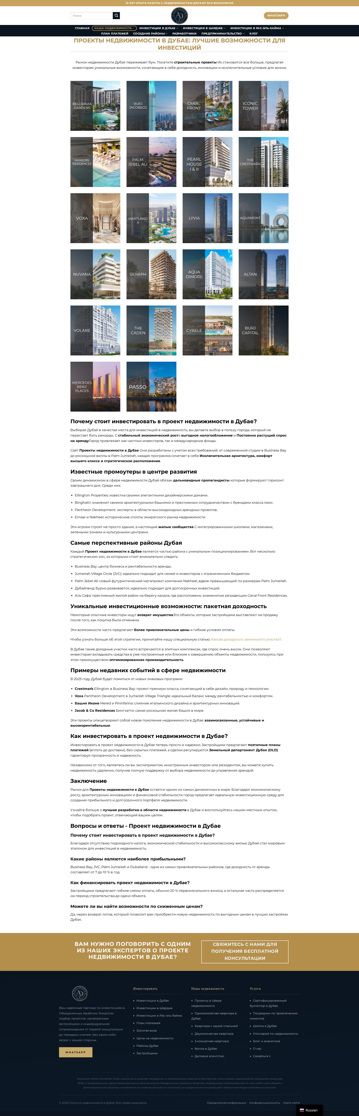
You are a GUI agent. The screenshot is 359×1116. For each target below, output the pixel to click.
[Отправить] (116, 15)
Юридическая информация (226, 1102)
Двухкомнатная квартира (214, 1034)
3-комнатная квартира (212, 1041)
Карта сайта (291, 1102)
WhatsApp (75, 1052)
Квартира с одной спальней (216, 1026)
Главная (82, 28)
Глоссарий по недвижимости (275, 1034)
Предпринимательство (222, 33)
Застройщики (147, 1053)
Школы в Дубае (265, 1026)
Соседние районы (149, 33)
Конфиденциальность (264, 1102)
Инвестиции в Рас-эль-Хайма (255, 28)
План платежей (114, 33)
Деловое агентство (209, 1056)
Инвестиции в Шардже (203, 28)
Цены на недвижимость (154, 1038)
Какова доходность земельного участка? (246, 639)
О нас (257, 1048)
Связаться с (262, 1056)
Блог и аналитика (266, 1041)
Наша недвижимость (113, 28)
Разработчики (184, 33)
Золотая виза (146, 1030)
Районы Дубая (147, 1046)
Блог (254, 33)
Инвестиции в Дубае (157, 28)
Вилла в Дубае (206, 1048)
